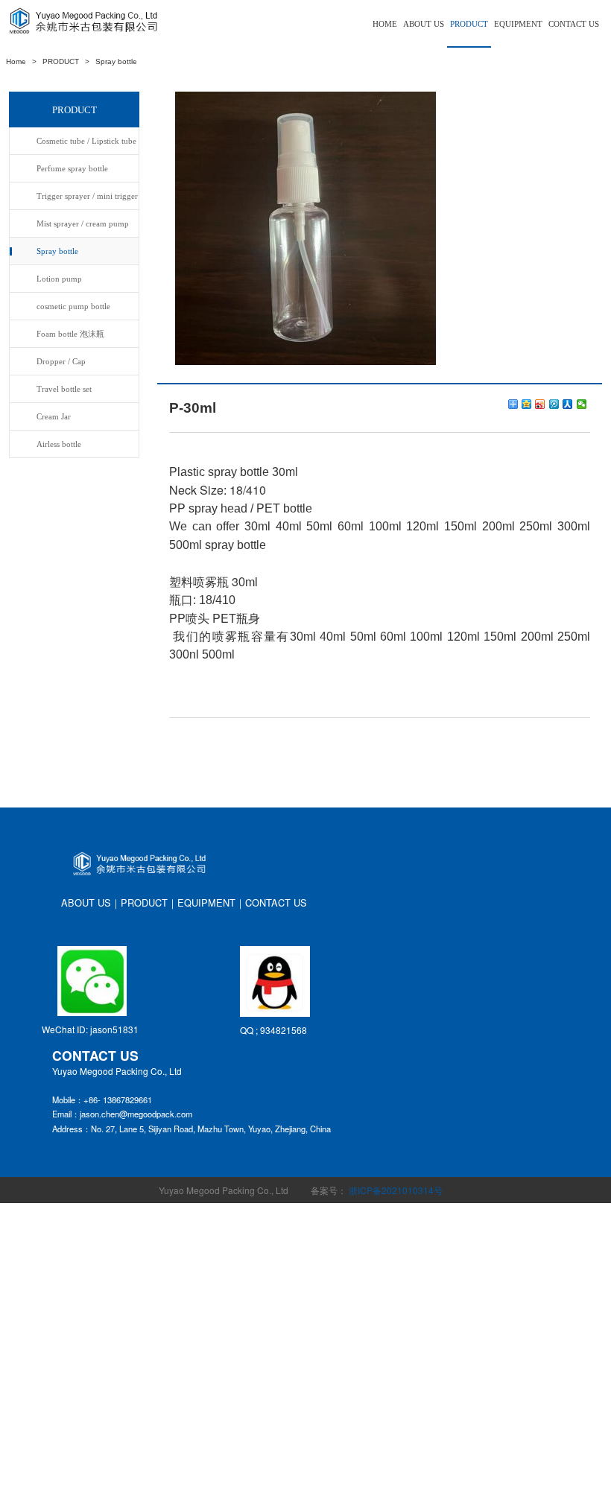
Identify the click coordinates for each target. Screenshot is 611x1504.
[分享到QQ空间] (527, 404)
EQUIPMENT (518, 23)
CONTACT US (573, 23)
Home (16, 61)
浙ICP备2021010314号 (396, 1190)
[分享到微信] (582, 404)
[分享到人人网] (568, 404)
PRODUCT (469, 23)
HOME (385, 23)
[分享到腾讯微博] (554, 404)
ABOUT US (423, 23)
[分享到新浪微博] (540, 404)
